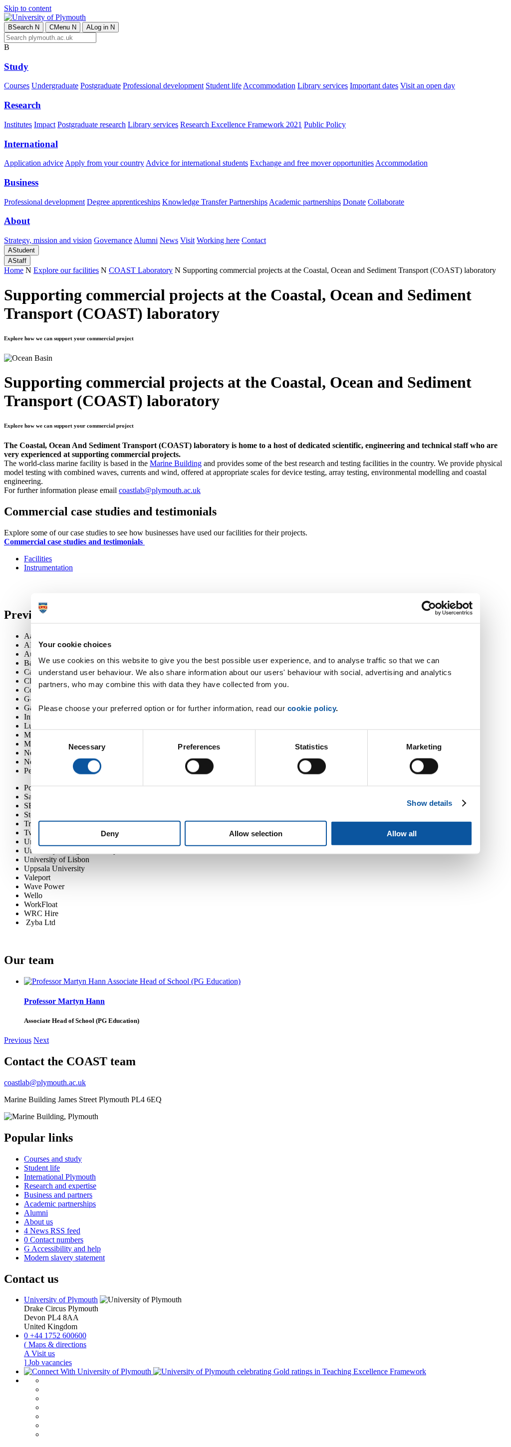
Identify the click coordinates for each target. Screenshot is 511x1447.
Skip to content (27, 8)
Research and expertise (60, 1186)
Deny (110, 833)
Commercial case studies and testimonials (74, 541)
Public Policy (325, 124)
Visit (187, 240)
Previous (17, 1040)
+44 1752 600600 (55, 1335)
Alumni (146, 240)
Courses (16, 85)
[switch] (199, 766)
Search (23, 27)
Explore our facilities (66, 270)
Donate (354, 202)
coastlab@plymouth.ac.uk (160, 490)
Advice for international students (197, 163)
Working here (218, 240)
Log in (100, 27)
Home (13, 270)
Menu (62, 27)
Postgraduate (100, 85)
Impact (44, 124)
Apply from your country (104, 163)
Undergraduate (54, 85)
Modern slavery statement (64, 1257)
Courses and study (53, 1159)
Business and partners (58, 1195)
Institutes (18, 124)
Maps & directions (55, 1344)
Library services (322, 85)
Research (22, 105)
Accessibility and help (62, 1248)
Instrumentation (48, 567)
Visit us (39, 1353)
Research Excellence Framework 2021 (241, 124)
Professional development (163, 85)
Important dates (374, 85)
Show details (429, 803)
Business (21, 182)
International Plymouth (60, 1177)
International (31, 144)
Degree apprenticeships (123, 202)
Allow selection (255, 833)
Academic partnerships (305, 202)
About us (38, 1221)
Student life (224, 85)
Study (16, 66)
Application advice (33, 163)
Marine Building (176, 463)
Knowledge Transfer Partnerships (214, 202)
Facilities (38, 558)
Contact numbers (53, 1239)
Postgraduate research (91, 124)
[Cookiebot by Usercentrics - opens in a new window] (429, 608)
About (17, 221)
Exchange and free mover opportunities (312, 163)
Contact (254, 240)
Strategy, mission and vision (48, 240)
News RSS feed (52, 1230)
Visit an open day (427, 85)
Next (41, 1040)
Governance (113, 240)
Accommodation (269, 85)
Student (21, 250)
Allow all (402, 833)
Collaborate (386, 202)
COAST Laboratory (141, 270)
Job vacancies (48, 1362)
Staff (17, 260)
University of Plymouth (61, 1299)
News (169, 240)
